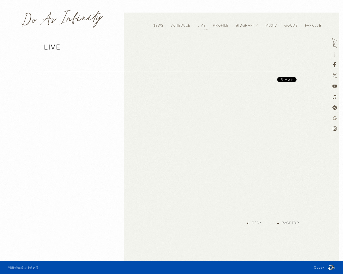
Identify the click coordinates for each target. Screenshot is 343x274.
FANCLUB (313, 25)
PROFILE (220, 25)
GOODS (291, 25)
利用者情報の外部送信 (23, 267)
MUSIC (271, 25)
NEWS (158, 25)
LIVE (202, 25)
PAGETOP (290, 223)
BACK (257, 223)
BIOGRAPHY (247, 25)
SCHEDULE (180, 25)
